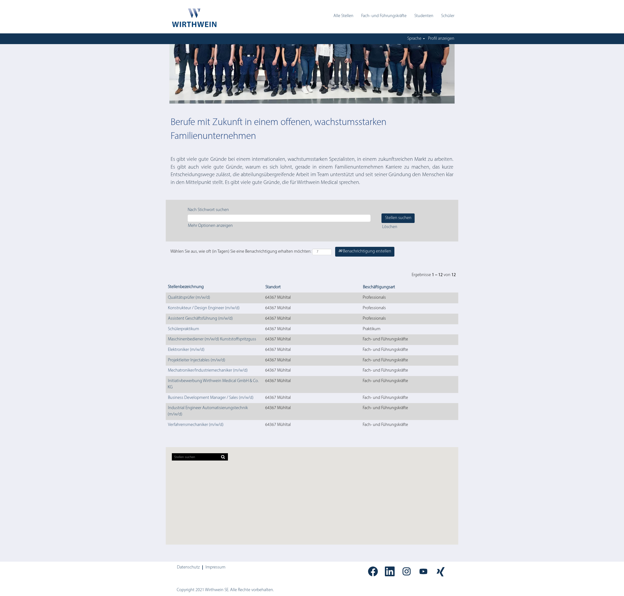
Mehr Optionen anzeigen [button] (210, 226)
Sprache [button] (414, 39)
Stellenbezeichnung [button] (186, 287)
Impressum (215, 567)
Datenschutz (188, 567)
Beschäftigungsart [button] (379, 287)
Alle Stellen (343, 16)
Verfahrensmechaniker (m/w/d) (196, 425)
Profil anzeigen (441, 39)
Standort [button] (273, 287)
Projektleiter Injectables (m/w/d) (196, 360)
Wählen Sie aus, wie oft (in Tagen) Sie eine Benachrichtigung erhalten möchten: (240, 252)
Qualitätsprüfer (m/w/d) (189, 298)
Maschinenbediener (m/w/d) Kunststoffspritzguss (212, 339)
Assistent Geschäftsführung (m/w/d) (200, 319)
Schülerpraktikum (183, 329)
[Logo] (193, 18)
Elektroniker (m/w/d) (186, 350)
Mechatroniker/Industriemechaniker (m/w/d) (208, 370)
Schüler (447, 16)
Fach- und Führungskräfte (384, 16)
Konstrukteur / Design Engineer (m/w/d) (204, 308)
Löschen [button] (389, 227)
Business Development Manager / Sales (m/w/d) (211, 398)
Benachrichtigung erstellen (366, 251)
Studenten (423, 16)
